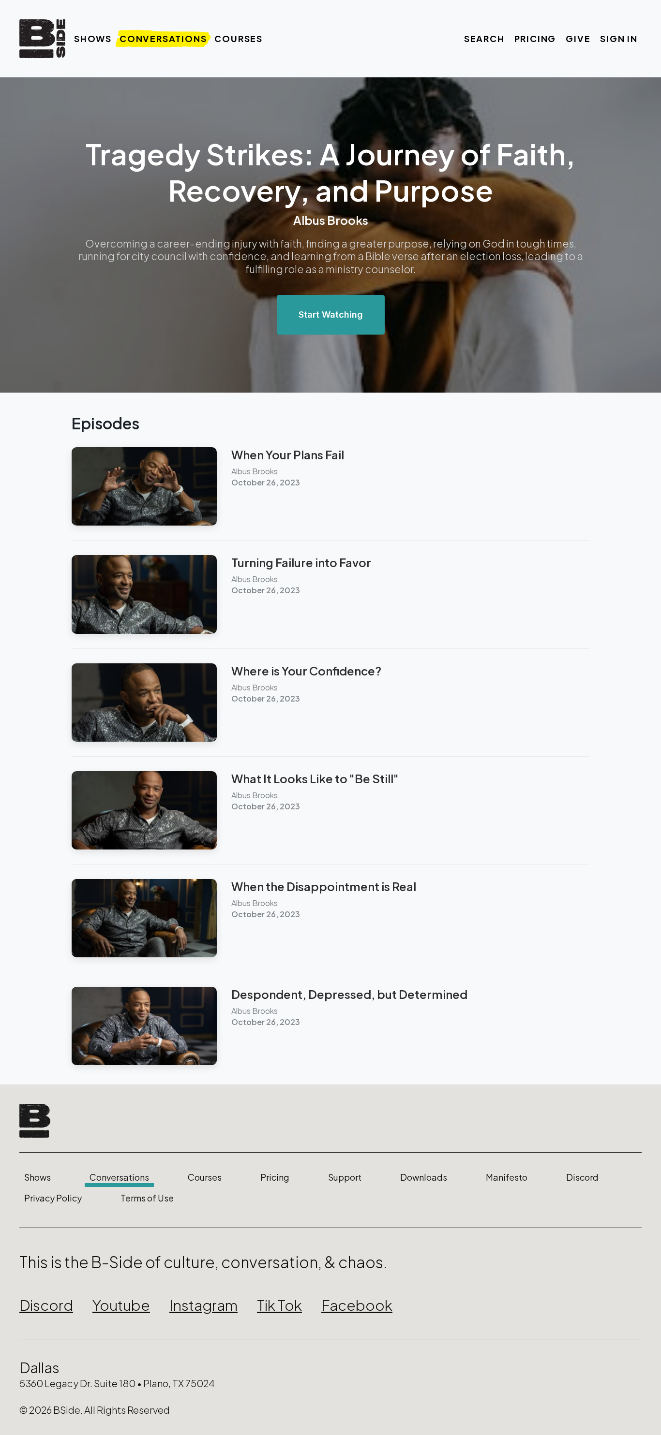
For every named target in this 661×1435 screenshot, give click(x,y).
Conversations (163, 38)
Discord (582, 1177)
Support (344, 1177)
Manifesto (506, 1177)
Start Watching (331, 314)
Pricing (535, 38)
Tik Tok (279, 1305)
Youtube (121, 1305)
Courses (238, 38)
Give (578, 38)
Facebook (356, 1305)
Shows (93, 38)
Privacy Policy (53, 1198)
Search (484, 38)
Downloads (423, 1177)
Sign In (619, 38)
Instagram (203, 1305)
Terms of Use (147, 1198)
